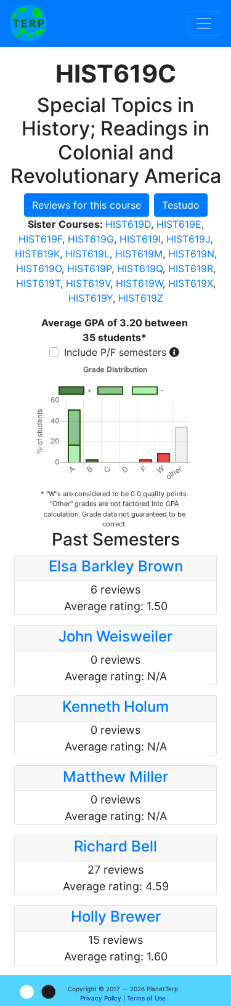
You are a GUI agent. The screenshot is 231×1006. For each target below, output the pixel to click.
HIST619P (89, 268)
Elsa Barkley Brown (116, 566)
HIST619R (190, 268)
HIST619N (191, 253)
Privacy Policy (100, 998)
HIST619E (178, 224)
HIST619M (139, 253)
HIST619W (139, 283)
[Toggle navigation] (204, 23)
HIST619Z (140, 298)
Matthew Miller (115, 777)
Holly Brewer (116, 916)
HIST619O (39, 268)
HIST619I (140, 239)
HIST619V (88, 283)
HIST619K (37, 253)
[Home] (28, 23)
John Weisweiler (115, 636)
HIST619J (188, 239)
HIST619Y (90, 298)
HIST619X (190, 283)
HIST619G (91, 239)
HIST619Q (140, 268)
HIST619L (87, 253)
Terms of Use (146, 998)
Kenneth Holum (115, 706)
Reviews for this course (86, 205)
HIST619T (38, 283)
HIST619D (128, 224)
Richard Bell (115, 846)
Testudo (181, 205)
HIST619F (40, 239)
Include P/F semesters (115, 352)
